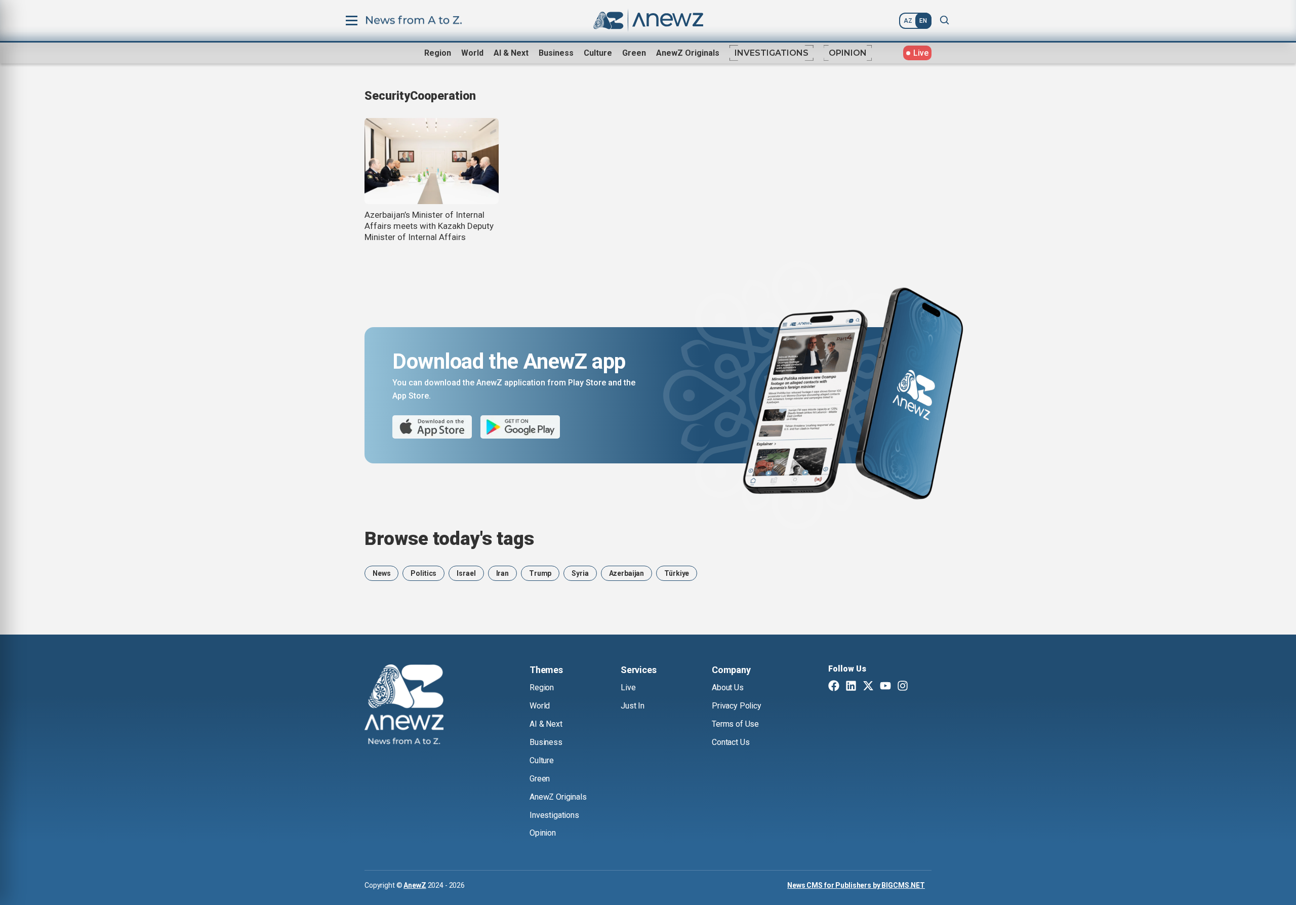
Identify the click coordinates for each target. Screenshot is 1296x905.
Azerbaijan (626, 573)
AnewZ (414, 885)
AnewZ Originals (687, 53)
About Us (728, 687)
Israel (466, 573)
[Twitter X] (868, 686)
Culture (598, 53)
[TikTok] (919, 686)
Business (556, 53)
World (472, 53)
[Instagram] (902, 686)
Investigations (771, 53)
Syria (580, 573)
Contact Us (730, 742)
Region (437, 53)
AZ (908, 20)
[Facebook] (833, 686)
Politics (423, 573)
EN (923, 20)
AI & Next (511, 53)
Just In (632, 706)
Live (628, 687)
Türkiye (676, 573)
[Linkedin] (851, 686)
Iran (502, 573)
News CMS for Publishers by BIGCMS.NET (856, 885)
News (381, 573)
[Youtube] (885, 686)
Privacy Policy (736, 706)
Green (634, 53)
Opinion (848, 53)
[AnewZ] (403, 705)
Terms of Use (735, 724)
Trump (540, 573)
